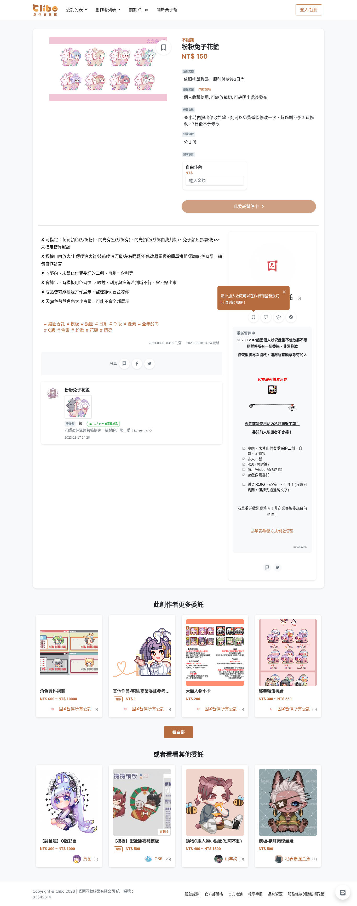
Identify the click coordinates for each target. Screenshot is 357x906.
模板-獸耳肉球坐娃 (276, 841)
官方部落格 (214, 894)
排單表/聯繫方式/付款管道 (272, 531)
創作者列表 (101, 10)
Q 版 (117, 324)
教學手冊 (256, 894)
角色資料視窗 (52, 691)
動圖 (89, 324)
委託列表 (71, 10)
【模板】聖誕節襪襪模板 (136, 841)
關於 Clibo (134, 10)
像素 (132, 324)
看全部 (178, 732)
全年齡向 (150, 324)
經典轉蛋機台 (271, 691)
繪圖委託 (56, 324)
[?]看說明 (204, 89)
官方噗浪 (236, 894)
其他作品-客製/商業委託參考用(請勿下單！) (153, 691)
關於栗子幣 (162, 10)
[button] (342, 892)
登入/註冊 (309, 10)
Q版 (51, 330)
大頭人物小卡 (198, 691)
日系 (103, 324)
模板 (75, 324)
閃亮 (107, 330)
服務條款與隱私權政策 (306, 894)
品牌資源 (276, 894)
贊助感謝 (192, 894)
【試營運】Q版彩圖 (58, 841)
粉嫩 (79, 330)
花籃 (94, 330)
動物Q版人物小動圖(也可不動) (214, 841)
